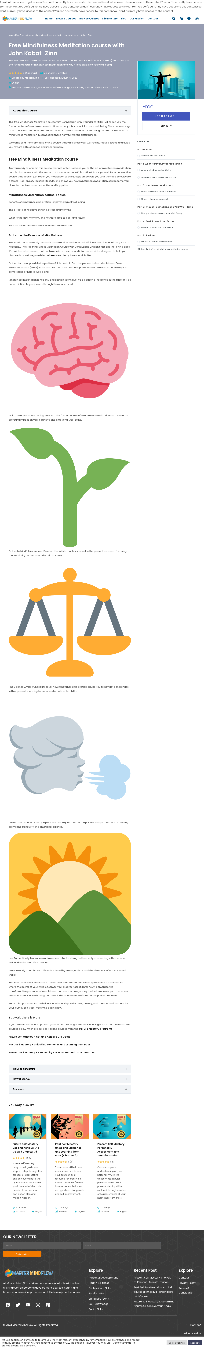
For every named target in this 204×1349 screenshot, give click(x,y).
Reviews (18, 1089)
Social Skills (77, 87)
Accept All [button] (195, 1342)
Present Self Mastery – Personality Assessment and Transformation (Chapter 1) (112, 1150)
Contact (152, 18)
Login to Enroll (166, 116)
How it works (21, 1079)
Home (49, 18)
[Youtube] (28, 1304)
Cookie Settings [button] (176, 1342)
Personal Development (24, 87)
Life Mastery (110, 18)
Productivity (45, 87)
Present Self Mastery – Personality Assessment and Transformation (52, 1052)
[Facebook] (7, 1304)
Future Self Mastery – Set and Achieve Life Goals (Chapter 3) (27, 1148)
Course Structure (24, 1069)
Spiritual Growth (93, 87)
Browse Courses (66, 18)
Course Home (143, 141)
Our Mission (137, 18)
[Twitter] (17, 1304)
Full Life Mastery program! (95, 1028)
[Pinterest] (48, 1304)
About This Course (25, 110)
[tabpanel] (70, 587)
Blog (123, 18)
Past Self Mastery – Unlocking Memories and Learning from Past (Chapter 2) (68, 1149)
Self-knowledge (61, 87)
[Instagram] (38, 1304)
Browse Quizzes (89, 18)
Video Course (110, 87)
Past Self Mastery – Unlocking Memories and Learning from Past (49, 1044)
